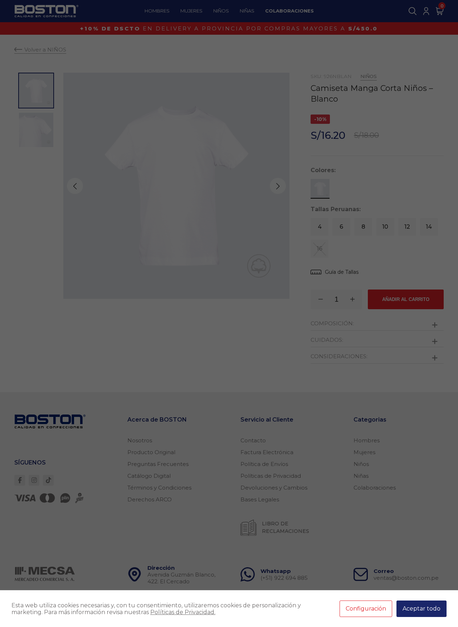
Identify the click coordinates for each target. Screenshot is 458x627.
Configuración (366, 608)
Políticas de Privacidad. (182, 612)
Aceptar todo (421, 608)
